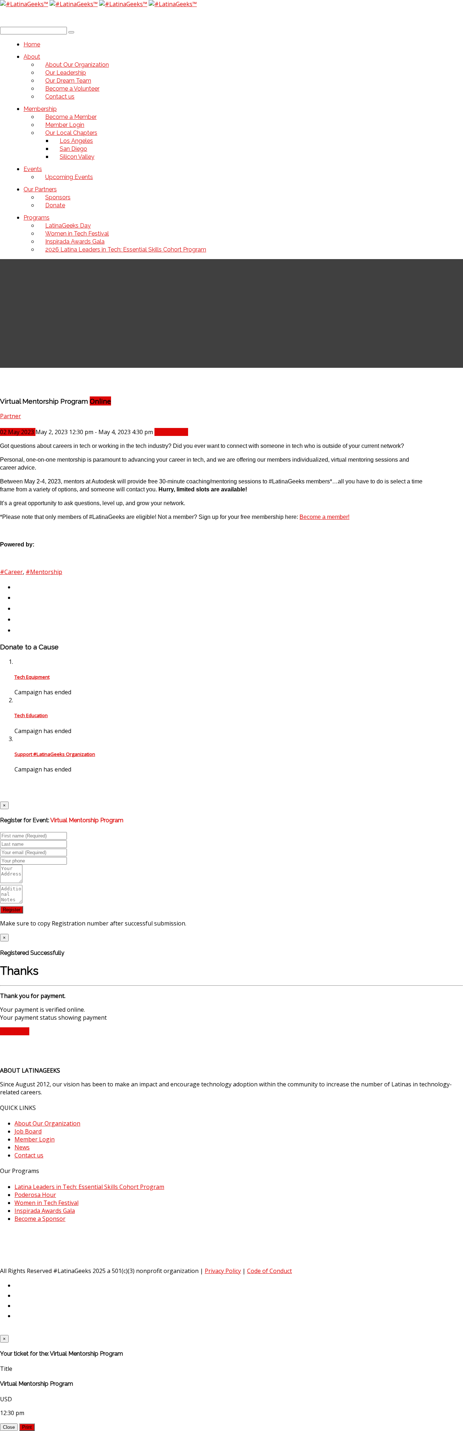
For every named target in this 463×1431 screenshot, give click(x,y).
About (32, 56)
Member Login (34, 1139)
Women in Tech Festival (46, 1203)
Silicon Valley (77, 156)
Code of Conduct (269, 1271)
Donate (55, 205)
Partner (10, 416)
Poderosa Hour (35, 1195)
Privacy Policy (223, 1271)
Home (32, 44)
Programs (37, 217)
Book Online (171, 432)
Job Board (28, 1131)
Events (33, 169)
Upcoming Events (69, 177)
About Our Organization (47, 1123)
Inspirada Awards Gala (44, 1211)
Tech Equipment (32, 677)
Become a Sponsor (39, 1219)
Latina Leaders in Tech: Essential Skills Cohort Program (89, 1187)
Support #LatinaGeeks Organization (54, 754)
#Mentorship (44, 572)
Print (27, 1427)
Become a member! (324, 517)
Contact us (60, 96)
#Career (11, 572)
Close (9, 1427)
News (22, 1147)
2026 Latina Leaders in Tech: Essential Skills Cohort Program (125, 249)
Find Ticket (14, 1031)
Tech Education (31, 715)
